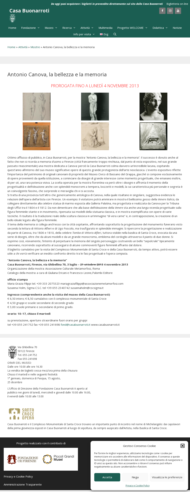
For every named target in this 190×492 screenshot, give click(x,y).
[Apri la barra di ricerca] (115, 34)
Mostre (35, 47)
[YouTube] (178, 11)
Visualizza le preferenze (167, 477)
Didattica (158, 28)
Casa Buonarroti (29, 10)
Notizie (177, 28)
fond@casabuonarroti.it (75, 324)
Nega (135, 477)
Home (12, 28)
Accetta (107, 477)
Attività (85, 28)
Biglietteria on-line (177, 4)
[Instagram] (170, 11)
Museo (49, 28)
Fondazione (28, 28)
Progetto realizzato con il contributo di (40, 443)
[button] (182, 446)
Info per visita (82, 34)
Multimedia (105, 28)
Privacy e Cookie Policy (138, 485)
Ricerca (67, 28)
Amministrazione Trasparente (23, 484)
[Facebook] (162, 11)
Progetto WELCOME (130, 28)
